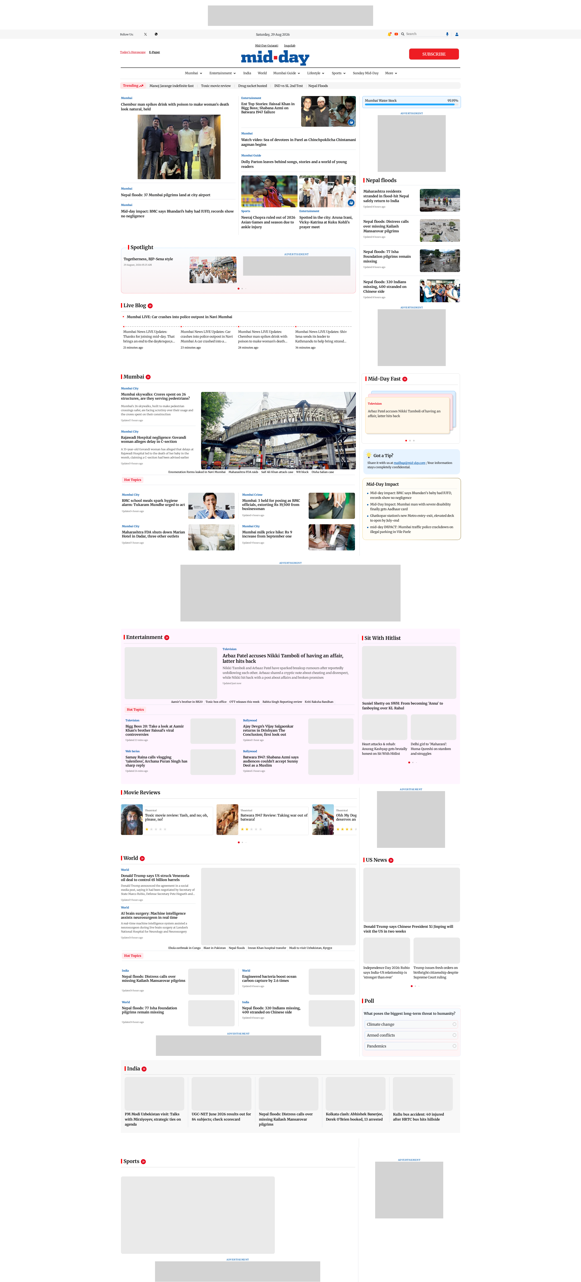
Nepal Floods (318, 86)
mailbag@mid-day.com (409, 463)
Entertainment (220, 73)
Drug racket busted (252, 86)
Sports (337, 73)
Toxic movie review (216, 86)
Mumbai (191, 73)
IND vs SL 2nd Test (288, 86)
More (389, 73)
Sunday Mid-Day (366, 73)
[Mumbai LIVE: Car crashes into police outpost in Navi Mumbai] (238, 321)
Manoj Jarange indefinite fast (172, 86)
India (247, 73)
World (262, 73)
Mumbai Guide (284, 73)
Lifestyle (313, 73)
